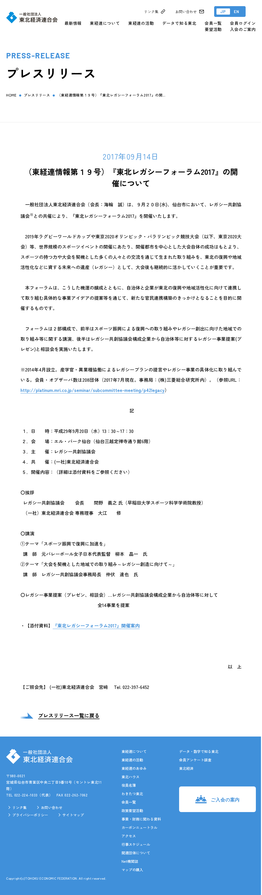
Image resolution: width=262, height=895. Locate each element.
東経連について (105, 23)
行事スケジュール (136, 844)
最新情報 (73, 23)
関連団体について (136, 852)
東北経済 (186, 768)
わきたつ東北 (132, 793)
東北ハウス (130, 776)
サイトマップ (73, 814)
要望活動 (213, 29)
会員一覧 (213, 23)
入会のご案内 (243, 29)
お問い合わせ (51, 807)
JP (223, 11)
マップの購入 (132, 869)
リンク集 (19, 807)
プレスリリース (37, 95)
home (11, 95)
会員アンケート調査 (195, 759)
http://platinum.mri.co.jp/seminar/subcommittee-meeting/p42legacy (92, 390)
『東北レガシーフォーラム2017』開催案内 (96, 625)
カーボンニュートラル (139, 827)
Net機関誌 (130, 861)
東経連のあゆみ (134, 768)
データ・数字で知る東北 (199, 751)
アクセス (129, 835)
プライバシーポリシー (30, 814)
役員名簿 (129, 785)
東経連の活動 (141, 23)
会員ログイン (243, 23)
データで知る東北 (179, 23)
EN (236, 11)
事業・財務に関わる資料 (141, 819)
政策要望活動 (132, 810)
